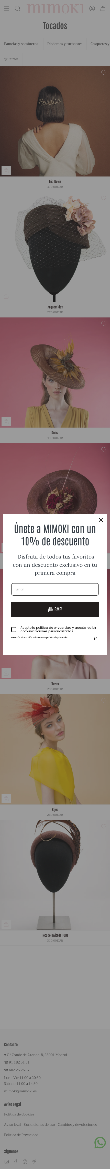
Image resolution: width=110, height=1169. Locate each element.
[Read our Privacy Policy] (96, 639)
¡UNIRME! (55, 609)
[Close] (101, 520)
